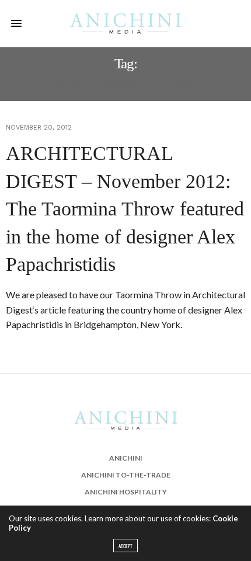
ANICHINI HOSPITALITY (126, 491)
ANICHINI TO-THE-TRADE (125, 475)
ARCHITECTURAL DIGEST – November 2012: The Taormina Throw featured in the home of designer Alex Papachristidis (125, 208)
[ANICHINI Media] (125, 23)
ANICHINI (125, 458)
